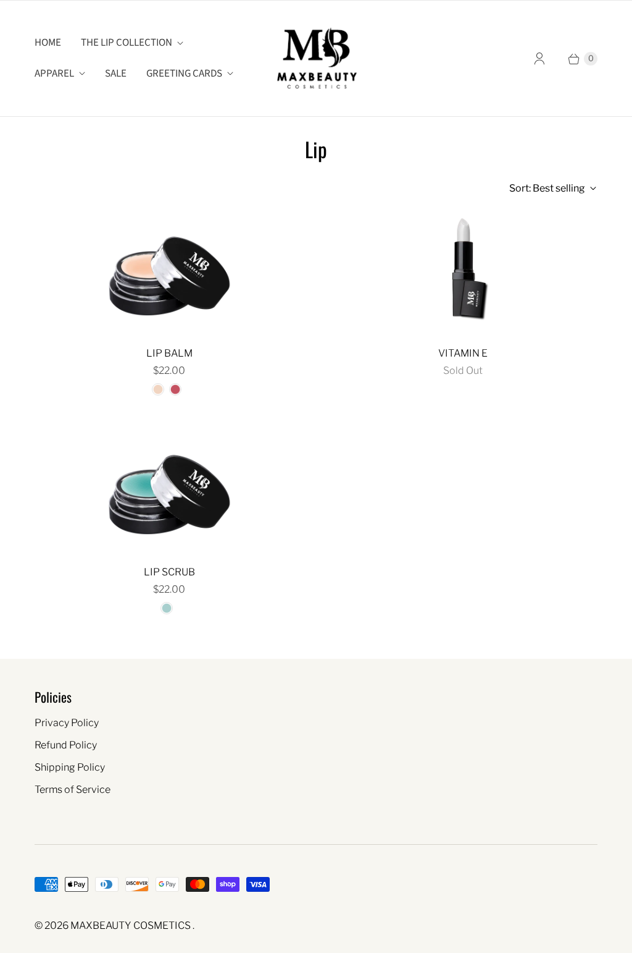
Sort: (547, 188)
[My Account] (539, 59)
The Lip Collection (126, 42)
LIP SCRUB (169, 572)
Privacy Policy (67, 723)
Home (48, 42)
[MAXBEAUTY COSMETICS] (316, 58)
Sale (116, 73)
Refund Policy (66, 745)
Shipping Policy (70, 767)
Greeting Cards (184, 73)
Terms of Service (72, 789)
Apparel (54, 73)
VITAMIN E (463, 353)
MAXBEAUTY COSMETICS (131, 925)
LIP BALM (169, 353)
